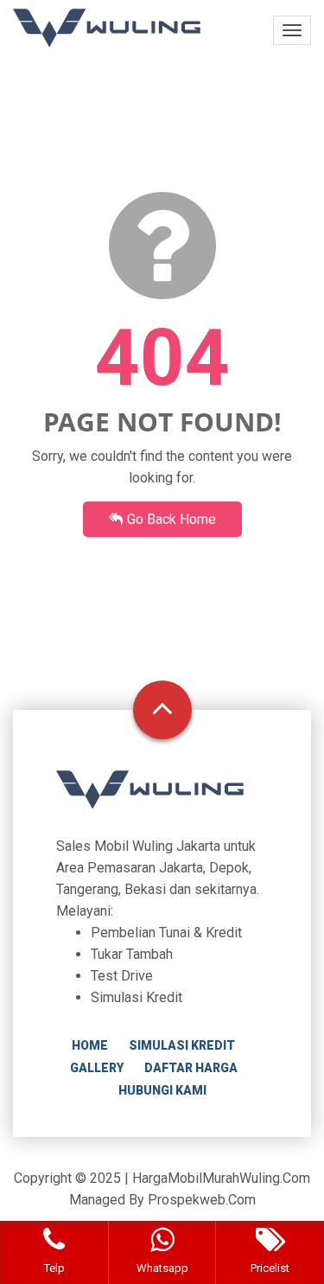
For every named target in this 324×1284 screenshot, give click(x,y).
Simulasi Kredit (182, 1045)
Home (90, 1045)
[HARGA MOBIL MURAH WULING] (106, 28)
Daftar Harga (191, 1068)
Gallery (97, 1068)
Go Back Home (171, 519)
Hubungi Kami (162, 1090)
